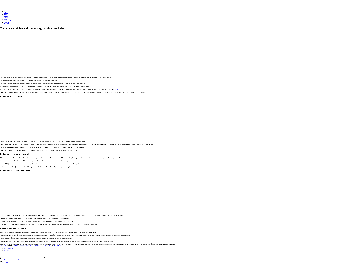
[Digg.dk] (13, 8)
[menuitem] (170, 11)
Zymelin (115, 89)
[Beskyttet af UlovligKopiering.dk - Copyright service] (36, 245)
